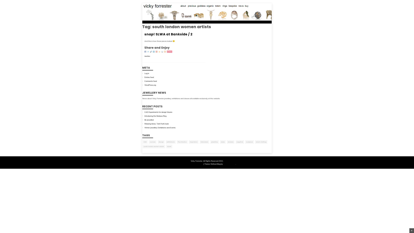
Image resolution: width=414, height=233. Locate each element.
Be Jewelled (149, 120)
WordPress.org (150, 85)
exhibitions (171, 142)
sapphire (240, 142)
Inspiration (194, 142)
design (161, 142)
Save (170, 51)
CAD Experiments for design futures (158, 112)
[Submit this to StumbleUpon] (157, 51)
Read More (147, 56)
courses (153, 142)
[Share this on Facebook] (145, 51)
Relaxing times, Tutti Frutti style (156, 124)
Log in (146, 73)
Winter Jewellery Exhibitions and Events (160, 128)
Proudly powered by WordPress (190, 164)
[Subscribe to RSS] (165, 51)
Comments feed (150, 81)
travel (169, 146)
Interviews (204, 142)
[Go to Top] (411, 230)
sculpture (249, 142)
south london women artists (154, 146)
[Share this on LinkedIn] (154, 51)
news (223, 142)
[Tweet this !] (148, 51)
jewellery (214, 142)
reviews (231, 142)
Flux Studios (182, 142)
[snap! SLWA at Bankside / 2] (159, 51)
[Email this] (162, 51)
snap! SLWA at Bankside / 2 (168, 34)
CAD (145, 142)
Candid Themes (229, 164)
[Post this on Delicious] (151, 51)
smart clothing (261, 142)
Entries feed (149, 77)
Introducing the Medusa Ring (155, 116)
